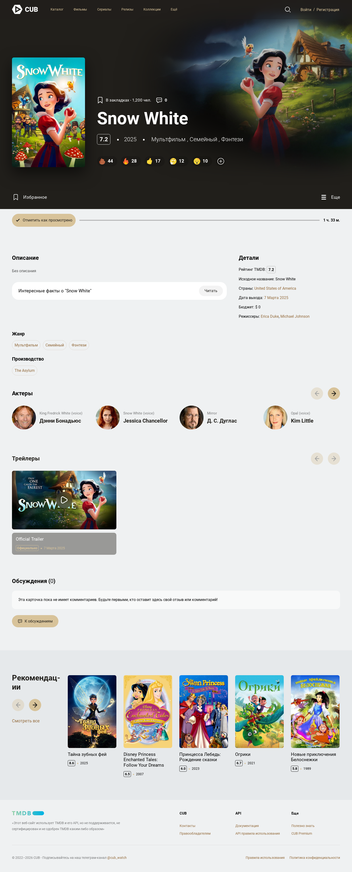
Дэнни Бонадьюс (60, 421)
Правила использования (265, 858)
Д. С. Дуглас (222, 421)
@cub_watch (117, 858)
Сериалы (104, 9)
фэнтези (232, 139)
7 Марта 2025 (276, 297)
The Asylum (25, 370)
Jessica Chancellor (145, 421)
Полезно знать (303, 826)
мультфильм (168, 139)
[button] (334, 393)
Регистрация (328, 9)
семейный (203, 139)
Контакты (187, 826)
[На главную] (25, 9)
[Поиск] (288, 9)
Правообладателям (195, 833)
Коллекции (152, 9)
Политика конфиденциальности (315, 858)
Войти (306, 9)
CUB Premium (301, 833)
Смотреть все (26, 720)
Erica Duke (270, 316)
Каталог (57, 9)
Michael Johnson (295, 316)
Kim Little (302, 421)
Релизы (127, 9)
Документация (247, 826)
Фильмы (80, 9)
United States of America (275, 288)
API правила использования (257, 833)
